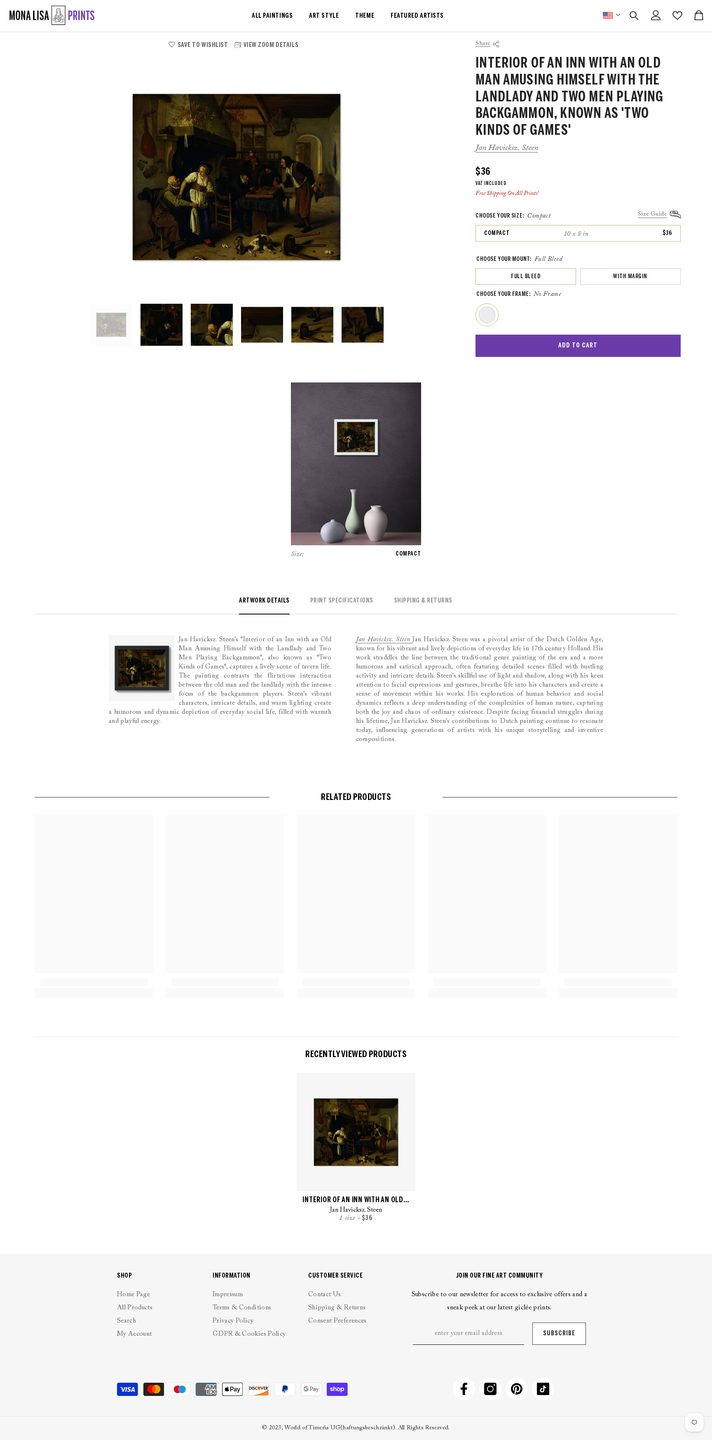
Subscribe (559, 1333)
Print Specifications (341, 601)
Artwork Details (264, 601)
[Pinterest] (517, 1389)
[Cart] (699, 15)
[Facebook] (464, 1389)
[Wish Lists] (677, 15)
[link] (93, 982)
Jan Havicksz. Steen (506, 148)
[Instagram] (490, 1389)
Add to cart (577, 345)
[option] (236, 177)
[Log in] (656, 15)
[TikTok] (543, 1389)
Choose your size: (512, 216)
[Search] (634, 15)
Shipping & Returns (423, 601)
